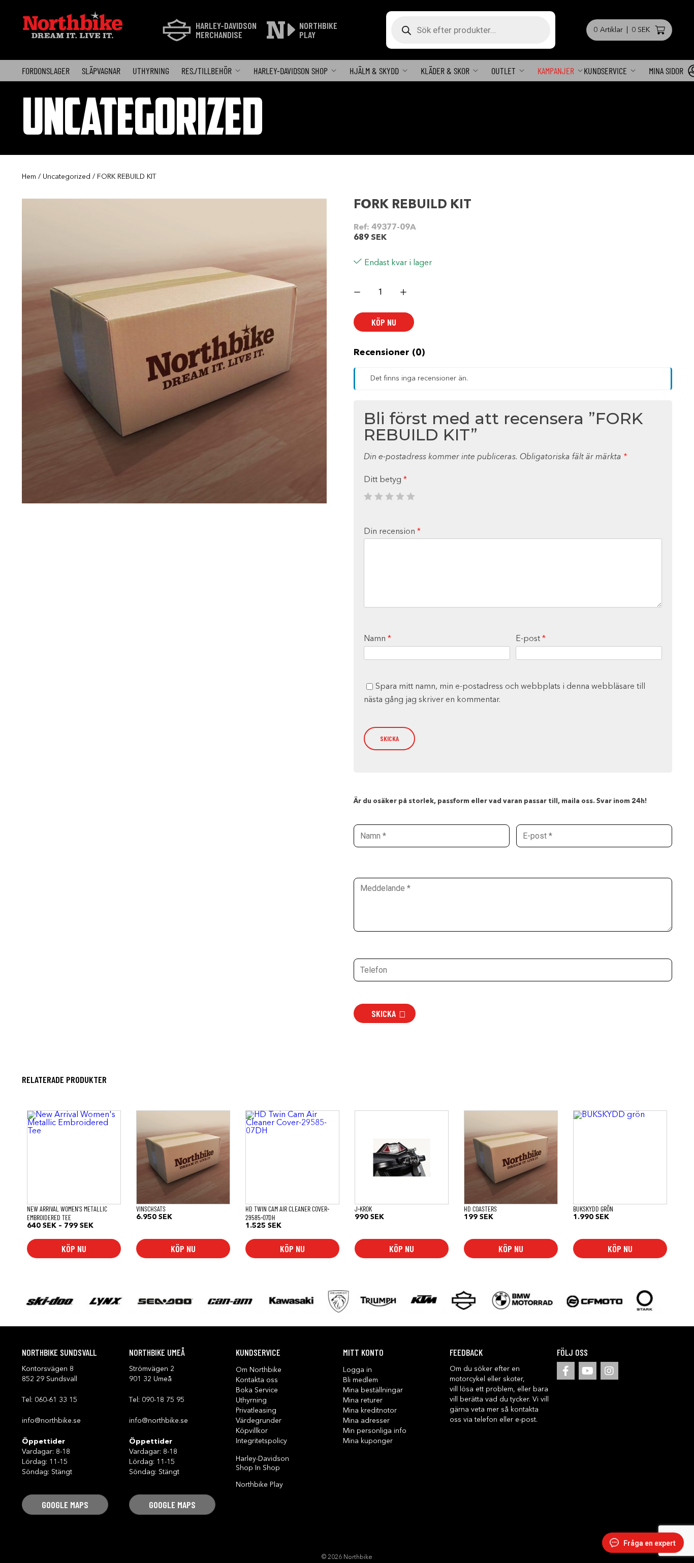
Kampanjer (556, 70)
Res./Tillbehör (206, 70)
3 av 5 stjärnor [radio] (389, 496)
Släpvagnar (101, 70)
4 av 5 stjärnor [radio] (400, 496)
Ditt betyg (385, 480)
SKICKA (383, 1013)
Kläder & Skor (445, 70)
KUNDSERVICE (605, 70)
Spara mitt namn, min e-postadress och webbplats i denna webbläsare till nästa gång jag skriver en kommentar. (504, 693)
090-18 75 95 (163, 1399)
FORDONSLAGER (46, 70)
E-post (531, 639)
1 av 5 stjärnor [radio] (368, 496)
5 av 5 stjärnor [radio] (410, 496)
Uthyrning (151, 70)
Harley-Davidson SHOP (291, 70)
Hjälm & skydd (374, 70)
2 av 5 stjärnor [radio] (378, 496)
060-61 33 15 (56, 1399)
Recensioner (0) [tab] (389, 352)
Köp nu (383, 322)
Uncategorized (66, 176)
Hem (29, 176)
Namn (377, 639)
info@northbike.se (51, 1420)
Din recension (392, 532)
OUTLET (503, 70)
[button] (65, 1504)
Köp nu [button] (183, 1248)
